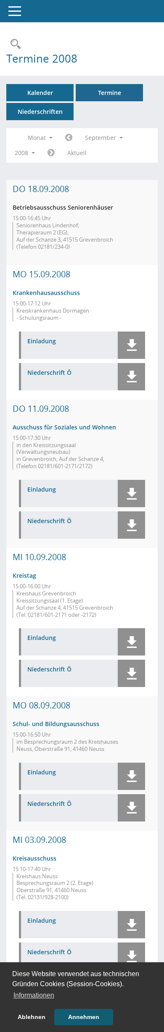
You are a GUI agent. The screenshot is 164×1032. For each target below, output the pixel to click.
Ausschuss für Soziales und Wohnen (64, 427)
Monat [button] (38, 138)
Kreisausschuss (34, 858)
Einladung (41, 341)
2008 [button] (22, 153)
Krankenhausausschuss (46, 293)
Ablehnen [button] (31, 1017)
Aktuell (77, 153)
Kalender (40, 93)
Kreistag (24, 575)
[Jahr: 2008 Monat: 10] (51, 153)
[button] (131, 345)
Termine (109, 93)
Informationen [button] (33, 995)
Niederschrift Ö (49, 372)
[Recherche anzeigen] (13, 44)
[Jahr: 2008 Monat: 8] (69, 137)
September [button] (101, 138)
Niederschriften (40, 112)
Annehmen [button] (83, 1017)
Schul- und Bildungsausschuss (56, 724)
